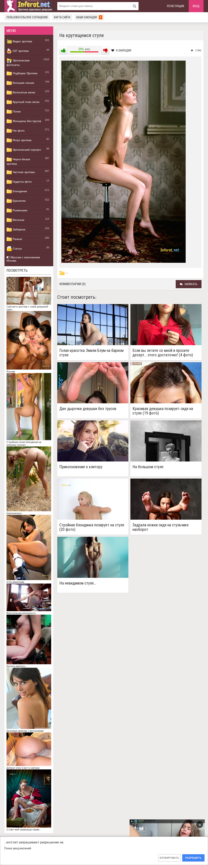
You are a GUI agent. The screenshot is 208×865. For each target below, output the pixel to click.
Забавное (18, 229)
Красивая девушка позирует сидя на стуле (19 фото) (162, 410)
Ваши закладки (88, 17)
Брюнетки (19, 200)
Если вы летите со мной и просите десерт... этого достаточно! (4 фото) (162, 352)
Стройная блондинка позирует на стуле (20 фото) (91, 527)
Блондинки (19, 191)
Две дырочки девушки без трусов (87, 408)
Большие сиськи (23, 82)
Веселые (18, 219)
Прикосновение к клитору (80, 467)
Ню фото (18, 130)
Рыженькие (19, 210)
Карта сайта (62, 17)
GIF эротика (20, 50)
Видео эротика (22, 41)
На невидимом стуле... (77, 583)
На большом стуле (148, 467)
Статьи (17, 248)
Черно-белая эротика (18, 161)
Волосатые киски (23, 92)
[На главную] (28, 6)
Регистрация (175, 6)
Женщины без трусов (26, 121)
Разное (17, 239)
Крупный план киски (25, 102)
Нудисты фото (22, 181)
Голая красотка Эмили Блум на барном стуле (91, 352)
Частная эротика (23, 172)
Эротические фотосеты (18, 63)
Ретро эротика (21, 140)
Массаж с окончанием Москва (23, 259)
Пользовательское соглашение (27, 17)
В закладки (123, 50)
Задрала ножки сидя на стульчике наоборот (160, 527)
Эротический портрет (26, 149)
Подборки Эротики (24, 73)
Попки (16, 111)
